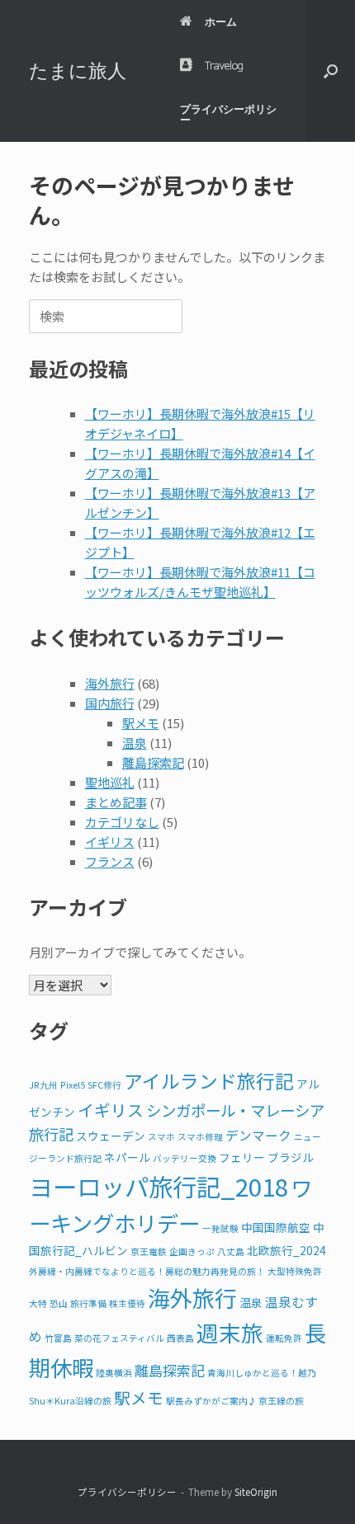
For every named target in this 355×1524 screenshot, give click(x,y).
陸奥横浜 (114, 1372)
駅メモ (140, 722)
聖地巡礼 (110, 782)
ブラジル (290, 1157)
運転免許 (284, 1338)
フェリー (242, 1157)
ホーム (221, 21)
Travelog (224, 65)
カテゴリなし (122, 821)
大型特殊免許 (294, 1271)
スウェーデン (110, 1135)
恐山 (59, 1303)
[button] (330, 71)
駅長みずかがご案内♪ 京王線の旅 (235, 1401)
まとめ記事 (116, 802)
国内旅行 (110, 703)
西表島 (180, 1338)
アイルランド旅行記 (209, 1080)
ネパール (127, 1157)
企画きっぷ (192, 1251)
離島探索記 (153, 762)
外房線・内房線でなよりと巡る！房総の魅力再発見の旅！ (147, 1271)
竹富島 (58, 1338)
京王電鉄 (148, 1251)
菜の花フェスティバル (119, 1338)
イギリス (110, 841)
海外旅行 (110, 683)
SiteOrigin (255, 1491)
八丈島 (230, 1251)
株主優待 (127, 1303)
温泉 (134, 742)
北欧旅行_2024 (286, 1250)
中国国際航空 (275, 1227)
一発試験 (220, 1228)
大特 (38, 1303)
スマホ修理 (200, 1137)
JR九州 (43, 1085)
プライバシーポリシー (228, 114)
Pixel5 (72, 1085)
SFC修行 (104, 1085)
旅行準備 (88, 1303)
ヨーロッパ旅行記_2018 (158, 1186)
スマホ (161, 1137)
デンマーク (258, 1135)
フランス (110, 861)
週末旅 (229, 1332)
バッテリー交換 (184, 1158)
